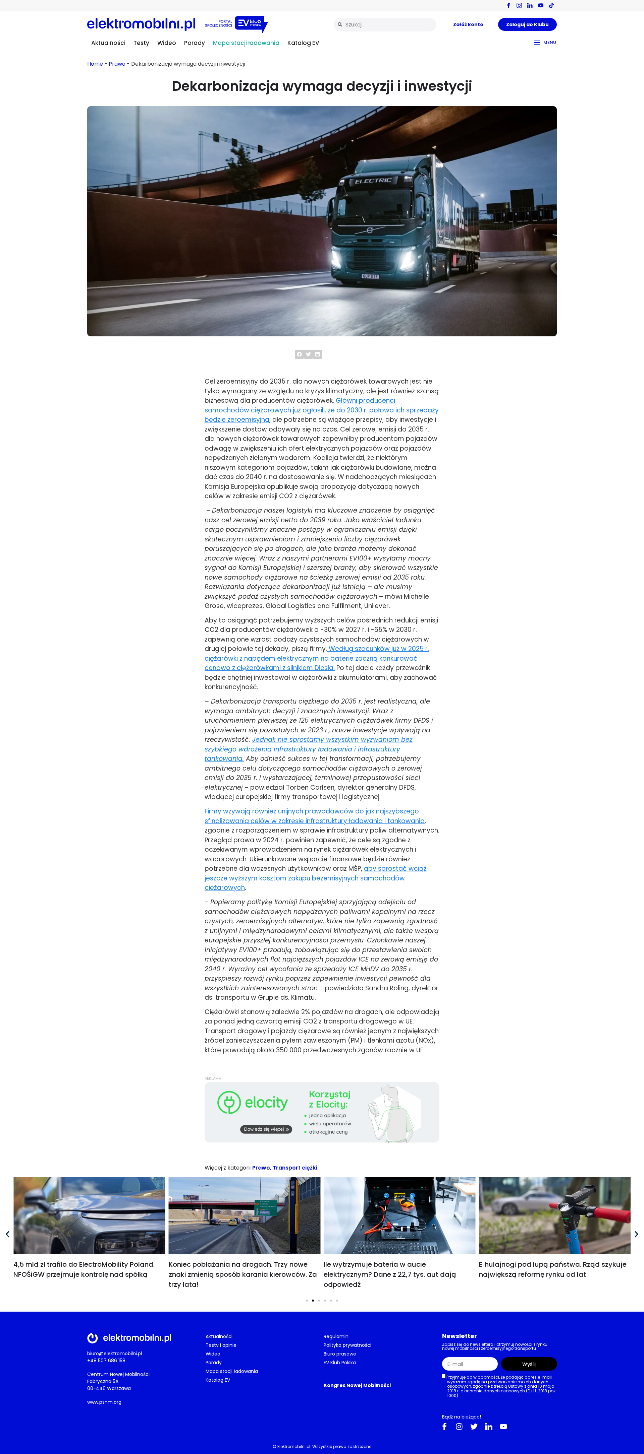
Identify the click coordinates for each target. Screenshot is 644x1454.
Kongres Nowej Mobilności (357, 1385)
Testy (141, 43)
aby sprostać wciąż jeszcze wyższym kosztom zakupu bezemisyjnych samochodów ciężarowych (316, 878)
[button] (299, 354)
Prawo (117, 64)
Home (95, 64)
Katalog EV (303, 43)
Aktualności (108, 43)
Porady (194, 43)
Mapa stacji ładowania (246, 43)
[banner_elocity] (322, 1141)
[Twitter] (474, 1426)
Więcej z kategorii (228, 1168)
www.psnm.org (104, 1402)
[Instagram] (459, 1426)
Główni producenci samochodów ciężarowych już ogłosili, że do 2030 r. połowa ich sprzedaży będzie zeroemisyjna (322, 410)
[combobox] (385, 24)
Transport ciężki (295, 1168)
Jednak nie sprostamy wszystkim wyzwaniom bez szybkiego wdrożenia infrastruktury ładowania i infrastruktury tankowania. (309, 749)
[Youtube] (503, 1426)
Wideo (166, 43)
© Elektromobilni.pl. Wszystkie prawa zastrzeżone (322, 1446)
